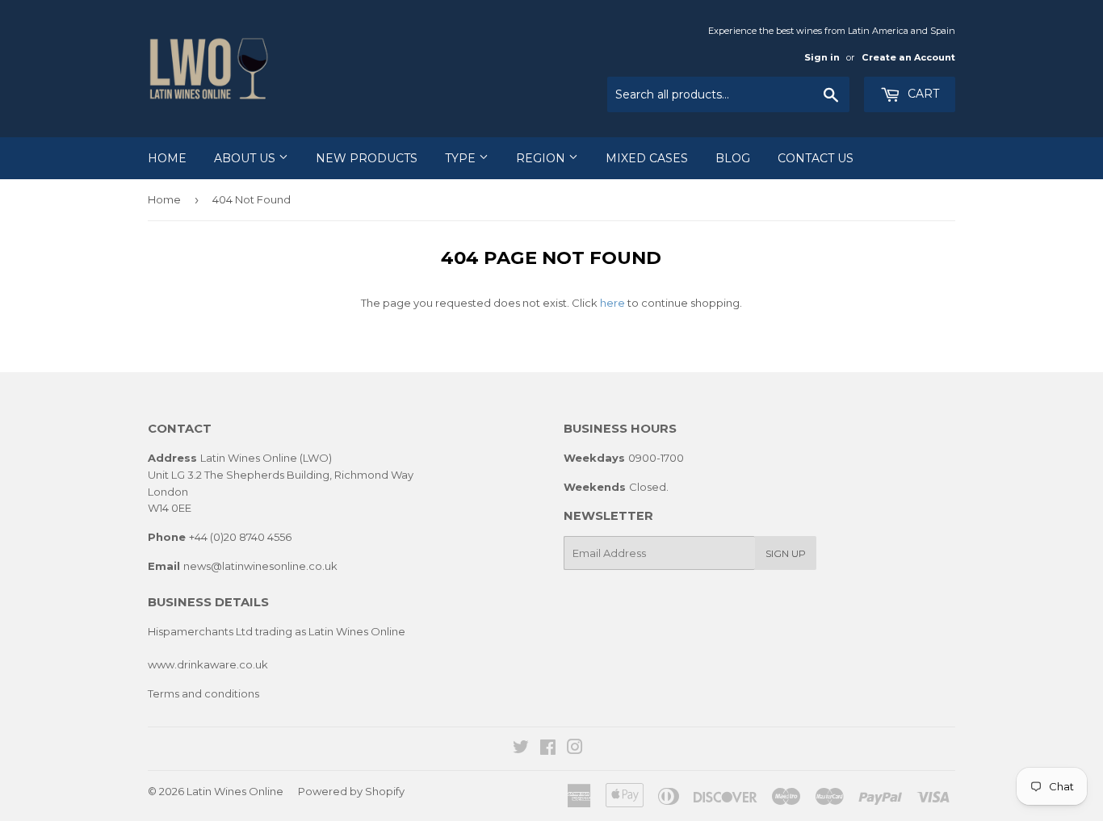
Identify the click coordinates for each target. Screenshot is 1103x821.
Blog (732, 158)
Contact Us (815, 158)
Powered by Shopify (351, 791)
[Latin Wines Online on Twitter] (521, 749)
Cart (921, 93)
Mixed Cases (647, 158)
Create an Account (908, 57)
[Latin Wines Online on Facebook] (547, 749)
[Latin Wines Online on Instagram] (575, 749)
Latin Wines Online (235, 791)
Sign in (822, 57)
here (612, 302)
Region (542, 158)
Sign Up (785, 553)
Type (462, 158)
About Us (246, 158)
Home (167, 158)
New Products (366, 158)
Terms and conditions (203, 693)
